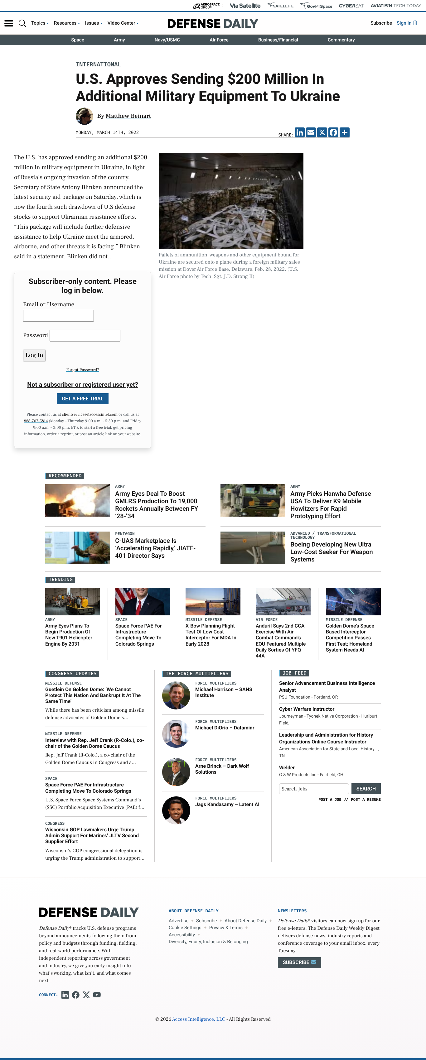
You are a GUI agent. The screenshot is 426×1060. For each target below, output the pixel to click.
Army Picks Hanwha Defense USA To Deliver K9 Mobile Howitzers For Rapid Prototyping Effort (330, 505)
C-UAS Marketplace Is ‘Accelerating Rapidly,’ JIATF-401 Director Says (155, 548)
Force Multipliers (216, 683)
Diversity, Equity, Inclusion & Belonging (208, 941)
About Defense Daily (246, 921)
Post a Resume (366, 799)
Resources (65, 23)
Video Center (121, 23)
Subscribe (381, 23)
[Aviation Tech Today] (396, 5)
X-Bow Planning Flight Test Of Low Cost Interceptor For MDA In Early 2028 (211, 635)
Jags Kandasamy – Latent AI (227, 804)
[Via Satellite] (245, 5)
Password (35, 335)
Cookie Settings (185, 927)
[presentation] (176, 695)
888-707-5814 (36, 421)
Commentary (341, 40)
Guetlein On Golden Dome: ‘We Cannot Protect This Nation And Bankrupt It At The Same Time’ (93, 695)
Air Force (219, 40)
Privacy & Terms (226, 927)
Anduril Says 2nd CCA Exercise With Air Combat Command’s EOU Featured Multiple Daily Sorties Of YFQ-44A (281, 641)
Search (366, 789)
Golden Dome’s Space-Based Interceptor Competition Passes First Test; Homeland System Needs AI (351, 638)
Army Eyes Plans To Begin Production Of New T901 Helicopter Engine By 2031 (68, 635)
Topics (38, 23)
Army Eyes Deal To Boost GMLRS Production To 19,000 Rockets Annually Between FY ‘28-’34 (156, 505)
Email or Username (48, 304)
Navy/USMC (167, 40)
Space (77, 40)
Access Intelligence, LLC (198, 1019)
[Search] (22, 23)
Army (119, 40)
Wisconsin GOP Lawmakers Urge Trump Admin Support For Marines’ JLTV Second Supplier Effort (92, 835)
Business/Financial (278, 40)
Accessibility (182, 935)
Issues (92, 23)
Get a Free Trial (83, 399)
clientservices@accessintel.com (90, 414)
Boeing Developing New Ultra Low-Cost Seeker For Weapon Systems (331, 552)
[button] (9, 23)
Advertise (178, 921)
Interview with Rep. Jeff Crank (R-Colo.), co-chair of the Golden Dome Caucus (94, 743)
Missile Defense (204, 620)
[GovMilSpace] (316, 5)
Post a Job (329, 799)
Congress (55, 824)
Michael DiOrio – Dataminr (224, 728)
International (98, 65)
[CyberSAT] (351, 5)
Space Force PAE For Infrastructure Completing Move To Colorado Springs (138, 635)
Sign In (405, 23)
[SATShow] (280, 5)
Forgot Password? (82, 370)
